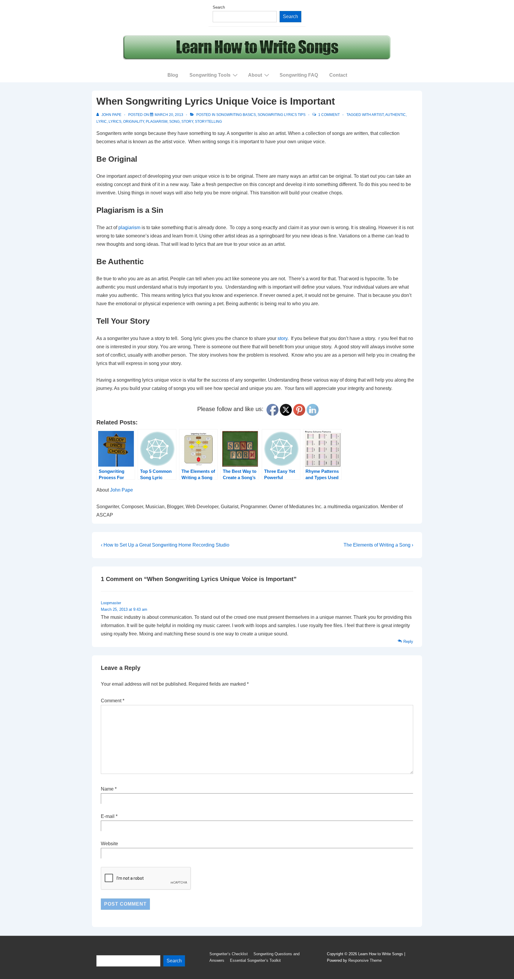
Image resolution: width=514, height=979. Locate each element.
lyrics (115, 121)
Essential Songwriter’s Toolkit (255, 960)
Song (174, 121)
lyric (101, 121)
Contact (338, 75)
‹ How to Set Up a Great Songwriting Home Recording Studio (165, 544)
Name (107, 788)
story (187, 121)
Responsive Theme (365, 960)
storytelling (208, 121)
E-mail (108, 816)
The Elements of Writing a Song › (378, 544)
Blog (172, 75)
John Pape (121, 489)
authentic (395, 115)
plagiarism (156, 121)
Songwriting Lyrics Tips (281, 115)
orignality (133, 121)
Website (109, 843)
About (255, 75)
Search (219, 7)
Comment (112, 700)
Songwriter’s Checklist (228, 954)
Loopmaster (111, 603)
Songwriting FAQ (299, 75)
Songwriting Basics (236, 115)
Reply (408, 641)
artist (378, 115)
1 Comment (329, 115)
